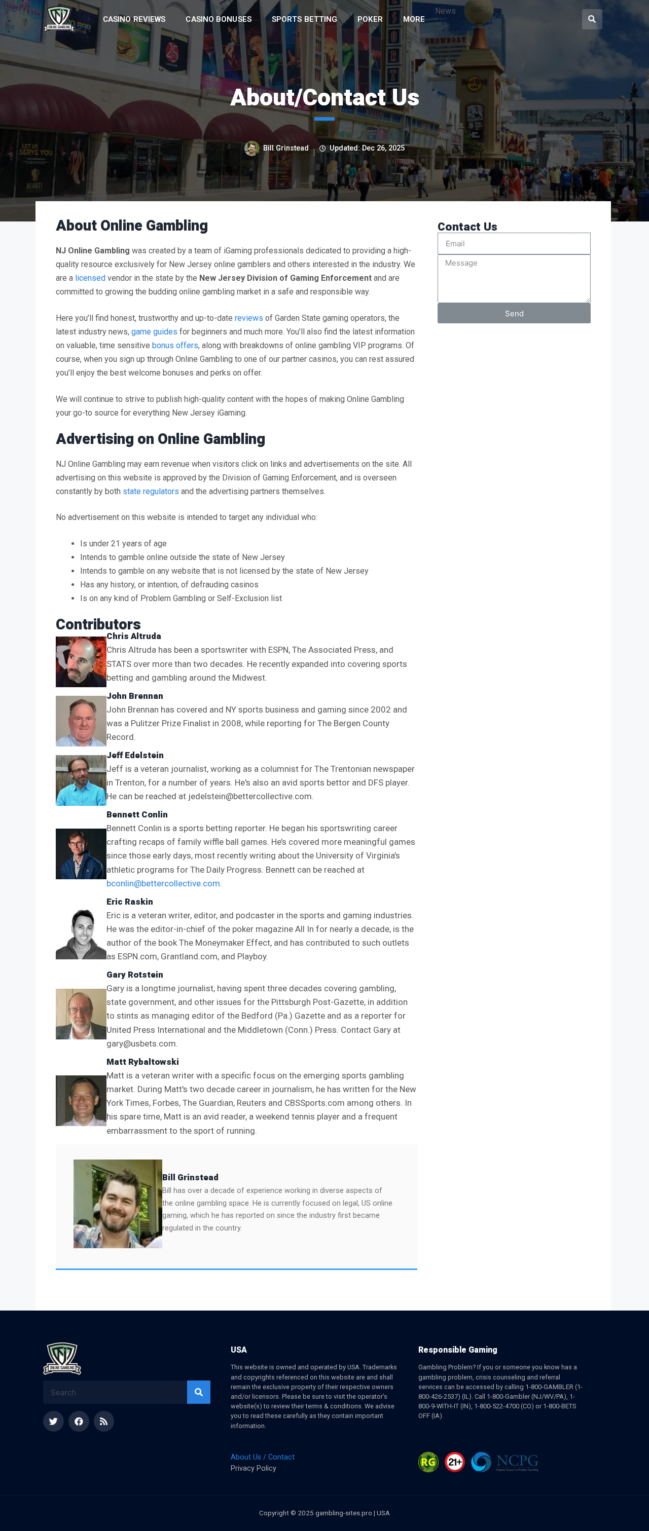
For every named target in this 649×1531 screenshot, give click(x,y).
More (414, 19)
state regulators (151, 491)
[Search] (198, 1392)
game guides (154, 332)
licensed (90, 278)
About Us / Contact (263, 1457)
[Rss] (104, 1421)
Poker (370, 19)
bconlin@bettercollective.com (163, 883)
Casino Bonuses (218, 19)
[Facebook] (78, 1421)
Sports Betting (304, 19)
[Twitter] (53, 1421)
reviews (249, 318)
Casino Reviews (134, 19)
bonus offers (175, 345)
